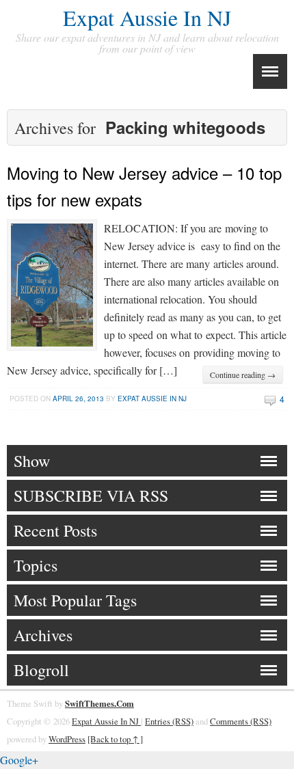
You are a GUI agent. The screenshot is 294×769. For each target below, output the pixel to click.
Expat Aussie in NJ (152, 398)
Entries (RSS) (169, 721)
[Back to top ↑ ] (115, 739)
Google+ (19, 760)
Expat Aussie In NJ (147, 17)
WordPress (67, 739)
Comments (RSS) (240, 721)
